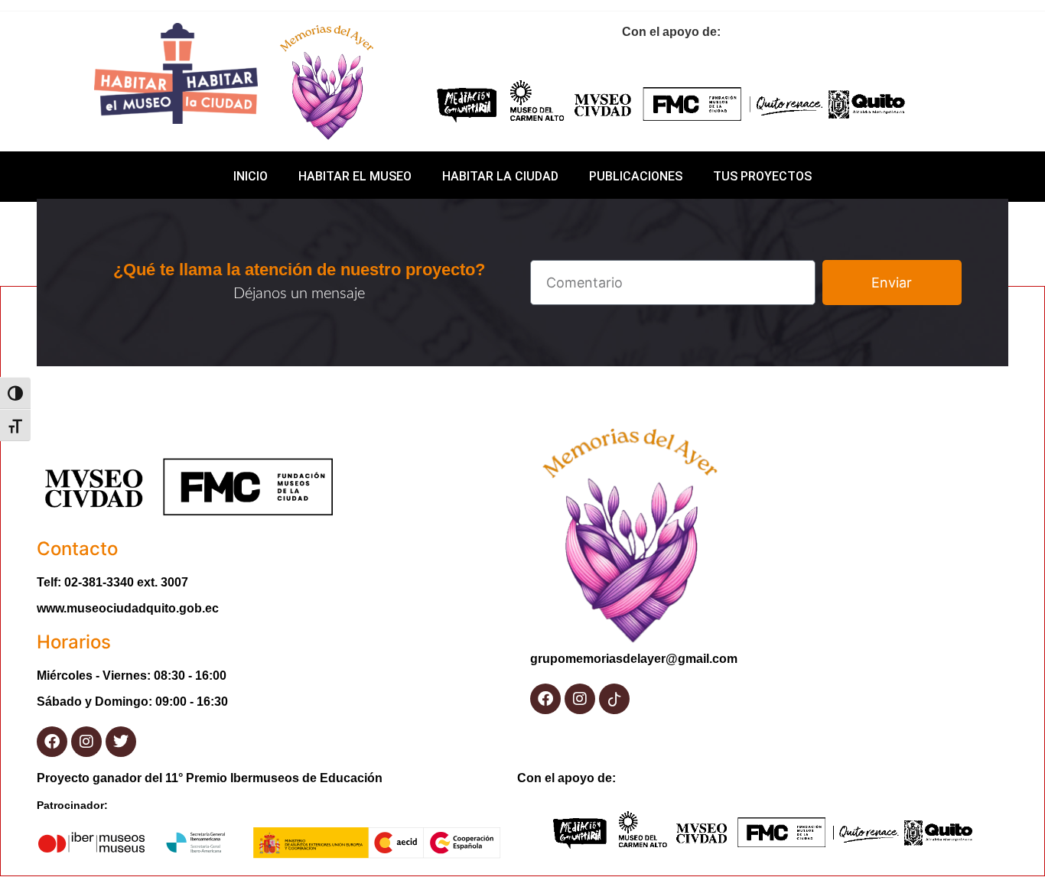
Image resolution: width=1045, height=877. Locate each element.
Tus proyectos (762, 176)
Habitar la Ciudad (500, 176)
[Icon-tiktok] (614, 699)
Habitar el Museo (355, 176)
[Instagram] (86, 741)
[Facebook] (52, 741)
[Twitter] (121, 741)
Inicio (250, 176)
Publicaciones (635, 176)
